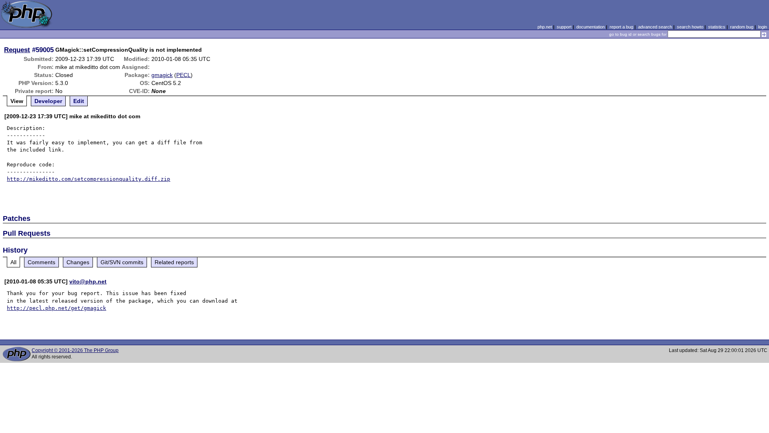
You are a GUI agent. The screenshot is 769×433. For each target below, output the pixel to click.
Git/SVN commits (122, 262)
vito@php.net (88, 281)
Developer (48, 101)
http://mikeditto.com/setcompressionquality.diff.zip (88, 179)
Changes (77, 262)
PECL (183, 75)
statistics (716, 26)
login (762, 26)
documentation (590, 26)
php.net (544, 26)
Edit (78, 101)
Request (17, 50)
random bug (741, 26)
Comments (41, 262)
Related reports (174, 262)
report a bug (621, 26)
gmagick (162, 75)
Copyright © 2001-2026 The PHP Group (75, 350)
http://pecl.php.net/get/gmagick (56, 308)
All (13, 262)
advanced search (655, 26)
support (564, 26)
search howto (690, 26)
